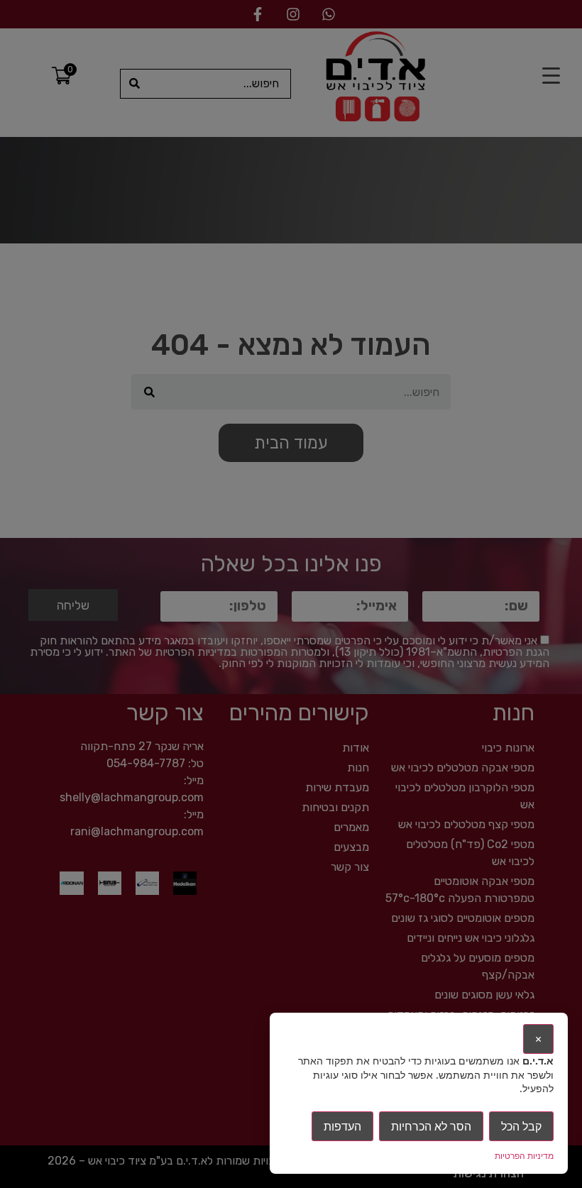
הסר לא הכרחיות (431, 1126)
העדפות (342, 1126)
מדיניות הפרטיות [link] (524, 1156)
